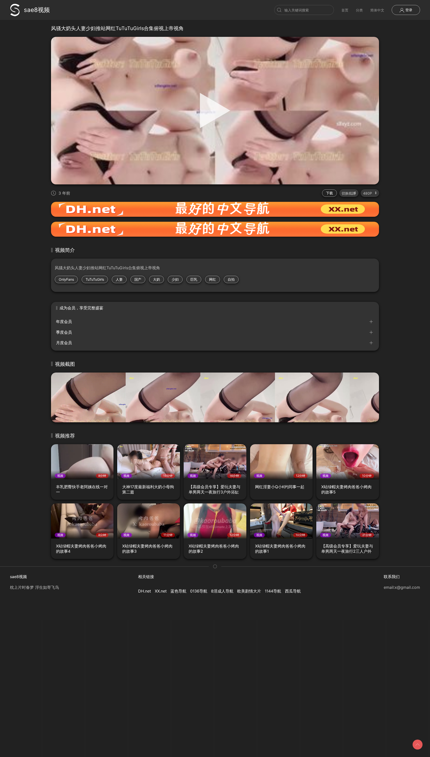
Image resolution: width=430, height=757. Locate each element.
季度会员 (64, 332)
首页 (344, 10)
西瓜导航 (293, 591)
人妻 (119, 279)
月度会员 (64, 342)
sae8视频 (37, 9)
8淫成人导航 (222, 591)
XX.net (161, 591)
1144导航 (273, 591)
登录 (408, 10)
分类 (359, 10)
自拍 (231, 279)
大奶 (156, 279)
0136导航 (198, 591)
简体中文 (377, 10)
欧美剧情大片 (249, 591)
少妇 (175, 279)
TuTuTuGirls (95, 279)
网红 (212, 279)
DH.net (144, 591)
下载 (329, 193)
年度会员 (64, 321)
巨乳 (193, 279)
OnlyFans (66, 279)
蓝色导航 (178, 591)
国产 (137, 279)
